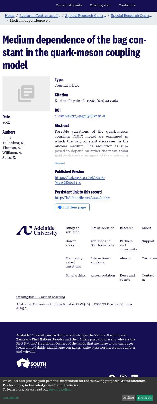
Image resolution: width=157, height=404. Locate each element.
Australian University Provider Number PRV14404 (53, 304)
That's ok (144, 397)
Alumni (125, 258)
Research (127, 228)
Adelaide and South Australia (103, 243)
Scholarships (76, 275)
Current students (69, 5)
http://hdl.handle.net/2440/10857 (82, 198)
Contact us (127, 5)
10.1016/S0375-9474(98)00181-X (80, 116)
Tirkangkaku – (40, 297)
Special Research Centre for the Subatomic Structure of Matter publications (131, 16)
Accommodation (103, 275)
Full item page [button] (74, 207)
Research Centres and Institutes (39, 16)
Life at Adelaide (102, 228)
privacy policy (59, 389)
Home (10, 16)
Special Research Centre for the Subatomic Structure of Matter (85, 16)
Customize (11, 397)
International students (101, 260)
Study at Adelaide (72, 230)
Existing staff (100, 5)
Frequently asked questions (74, 262)
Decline (128, 397)
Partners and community (128, 245)
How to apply (71, 243)
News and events (127, 277)
